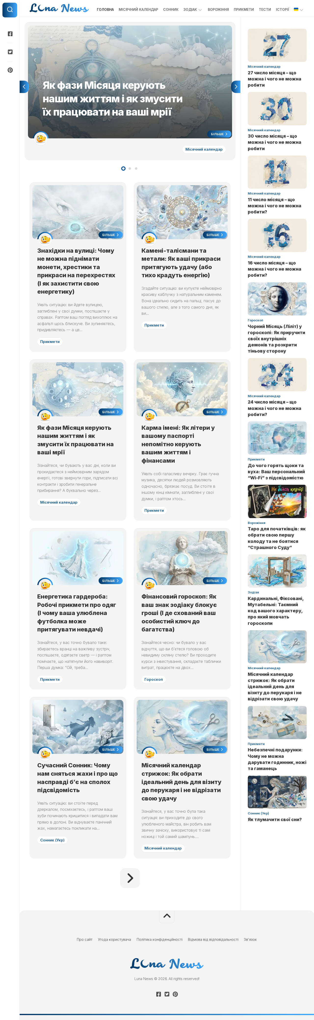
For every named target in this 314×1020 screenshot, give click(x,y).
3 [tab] (136, 168)
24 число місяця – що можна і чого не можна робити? (274, 408)
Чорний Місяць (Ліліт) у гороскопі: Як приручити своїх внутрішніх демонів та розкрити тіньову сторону (276, 339)
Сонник (171, 9)
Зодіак (190, 9)
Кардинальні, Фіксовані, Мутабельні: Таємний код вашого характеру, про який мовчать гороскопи (275, 611)
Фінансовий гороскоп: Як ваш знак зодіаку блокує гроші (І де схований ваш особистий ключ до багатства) (179, 613)
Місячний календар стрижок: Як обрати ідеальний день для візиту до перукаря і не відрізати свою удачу (182, 782)
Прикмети (244, 9)
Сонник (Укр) (52, 840)
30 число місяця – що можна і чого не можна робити (274, 142)
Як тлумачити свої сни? (275, 819)
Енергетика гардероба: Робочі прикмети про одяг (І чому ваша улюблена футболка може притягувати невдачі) (76, 613)
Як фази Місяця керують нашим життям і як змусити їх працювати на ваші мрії (95, 28)
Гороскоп (153, 679)
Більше (217, 134)
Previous (24, 87)
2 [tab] (130, 168)
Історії (282, 9)
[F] (10, 34)
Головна (105, 9)
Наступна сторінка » (130, 878)
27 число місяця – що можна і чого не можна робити (274, 79)
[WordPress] (10, 52)
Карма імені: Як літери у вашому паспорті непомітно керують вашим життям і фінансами (178, 444)
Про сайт (84, 939)
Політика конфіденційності (160, 939)
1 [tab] (123, 168)
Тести (265, 9)
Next (235, 87)
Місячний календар (138, 9)
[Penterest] (10, 70)
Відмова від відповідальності (213, 939)
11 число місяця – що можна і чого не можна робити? (274, 205)
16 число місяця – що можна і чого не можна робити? (274, 269)
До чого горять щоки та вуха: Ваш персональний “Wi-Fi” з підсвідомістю (276, 471)
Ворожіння (218, 9)
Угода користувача (114, 939)
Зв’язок (250, 939)
